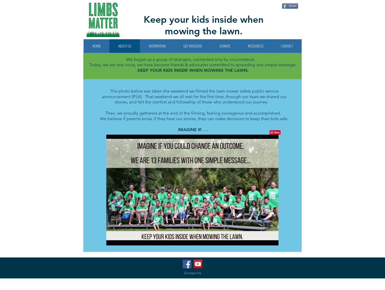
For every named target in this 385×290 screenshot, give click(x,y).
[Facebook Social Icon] (187, 264)
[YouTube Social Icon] (198, 264)
